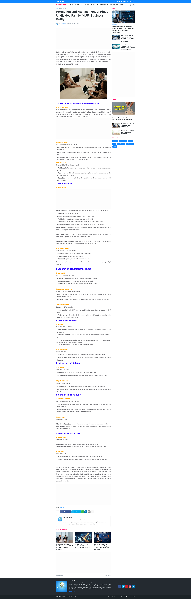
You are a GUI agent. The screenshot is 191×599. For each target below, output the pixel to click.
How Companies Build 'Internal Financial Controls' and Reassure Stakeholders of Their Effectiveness (127, 38)
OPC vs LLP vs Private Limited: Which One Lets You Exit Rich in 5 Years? (82, 546)
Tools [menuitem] (122, 4)
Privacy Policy (121, 596)
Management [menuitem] (85, 4)
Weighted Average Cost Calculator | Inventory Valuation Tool (127, 125)
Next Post (107, 575)
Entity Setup (63, 8)
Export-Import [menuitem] (114, 4)
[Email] (89, 511)
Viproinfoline (61, 5)
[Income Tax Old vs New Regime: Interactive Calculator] (116, 132)
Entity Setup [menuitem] (104, 4)
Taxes (130, 141)
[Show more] (92, 511)
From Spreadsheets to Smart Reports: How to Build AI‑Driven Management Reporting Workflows (123, 29)
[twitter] (60, 1)
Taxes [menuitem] (93, 4)
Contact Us (124, 1)
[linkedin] (65, 1)
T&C (134, 596)
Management (123, 141)
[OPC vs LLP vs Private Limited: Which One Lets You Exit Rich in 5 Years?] (83, 537)
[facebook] (58, 1)
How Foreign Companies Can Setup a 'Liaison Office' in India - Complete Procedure (64, 547)
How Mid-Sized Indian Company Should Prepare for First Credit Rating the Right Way (101, 547)
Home (113, 1)
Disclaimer (128, 596)
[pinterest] (63, 1)
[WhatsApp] (82, 511)
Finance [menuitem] (77, 4)
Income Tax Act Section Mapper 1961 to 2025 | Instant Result (123, 119)
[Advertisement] (83, 38)
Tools (114, 146)
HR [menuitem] (97, 4)
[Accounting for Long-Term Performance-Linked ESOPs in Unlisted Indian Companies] (116, 46)
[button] (130, 5)
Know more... (72, 591)
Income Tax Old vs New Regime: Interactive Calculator (127, 132)
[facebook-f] (119, 586)
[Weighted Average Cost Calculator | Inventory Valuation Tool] (116, 125)
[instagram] (130, 586)
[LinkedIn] (85, 511)
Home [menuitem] (71, 4)
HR (114, 143)
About (118, 1)
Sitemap (131, 1)
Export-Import (121, 143)
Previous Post (60, 575)
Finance (115, 141)
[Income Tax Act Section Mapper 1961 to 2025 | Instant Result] (123, 108)
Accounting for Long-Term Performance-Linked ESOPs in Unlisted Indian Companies (128, 47)
